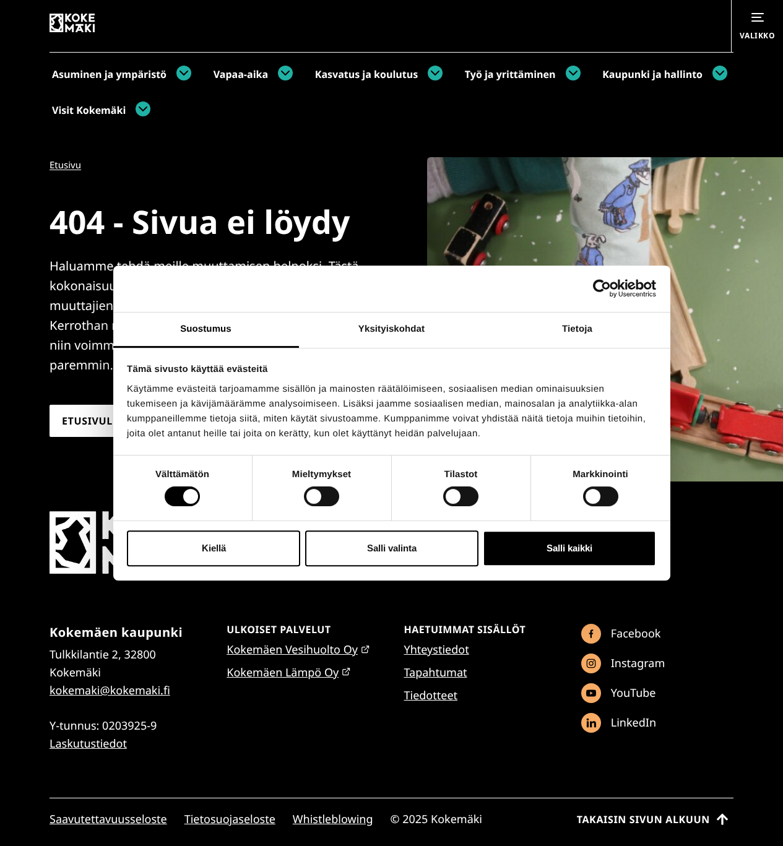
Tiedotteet (431, 695)
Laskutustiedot (88, 743)
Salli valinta (392, 548)
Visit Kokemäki (89, 110)
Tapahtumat (435, 672)
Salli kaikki (569, 548)
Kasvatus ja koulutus (366, 74)
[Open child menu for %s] (181, 74)
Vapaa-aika (241, 74)
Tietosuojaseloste (229, 819)
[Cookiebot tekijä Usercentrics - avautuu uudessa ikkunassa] (602, 288)
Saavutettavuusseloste (108, 819)
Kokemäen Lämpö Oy (283, 672)
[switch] (321, 496)
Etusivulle (93, 421)
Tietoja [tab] (577, 329)
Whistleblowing (333, 819)
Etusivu (65, 165)
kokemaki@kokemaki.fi (110, 690)
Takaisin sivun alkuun (643, 819)
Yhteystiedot (436, 649)
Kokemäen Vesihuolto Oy (292, 649)
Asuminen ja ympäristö (109, 74)
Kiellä (214, 548)
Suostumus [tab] (205, 329)
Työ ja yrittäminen (510, 74)
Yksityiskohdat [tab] (391, 329)
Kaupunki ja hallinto (652, 74)
